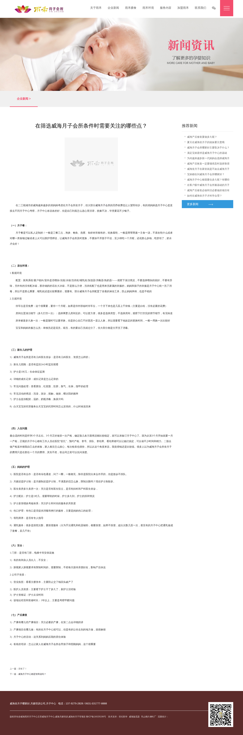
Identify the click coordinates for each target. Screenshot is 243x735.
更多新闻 (192, 204)
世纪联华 (123, 716)
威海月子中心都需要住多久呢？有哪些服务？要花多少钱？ (208, 180)
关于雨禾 (96, 7)
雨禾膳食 (130, 7)
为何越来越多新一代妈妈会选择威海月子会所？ (208, 159)
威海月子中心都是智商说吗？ (32, 674)
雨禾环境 (148, 7)
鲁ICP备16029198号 (96, 716)
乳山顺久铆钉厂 (148, 716)
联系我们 (200, 7)
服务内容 (165, 7)
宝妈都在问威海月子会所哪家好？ (205, 174)
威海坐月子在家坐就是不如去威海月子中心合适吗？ (208, 169)
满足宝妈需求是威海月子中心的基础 (207, 152)
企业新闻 (113, 7)
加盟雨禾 (183, 7)
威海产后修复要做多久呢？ (202, 136)
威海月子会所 (102, 205)
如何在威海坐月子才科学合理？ (204, 195)
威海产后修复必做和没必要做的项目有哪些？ (208, 191)
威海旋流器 (134, 716)
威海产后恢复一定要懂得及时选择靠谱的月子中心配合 (208, 164)
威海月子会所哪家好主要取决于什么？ (208, 147)
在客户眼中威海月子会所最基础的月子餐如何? (208, 186)
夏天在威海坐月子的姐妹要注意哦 (205, 142)
